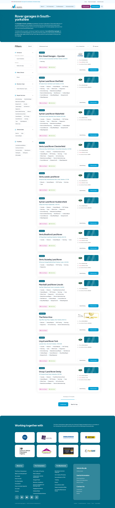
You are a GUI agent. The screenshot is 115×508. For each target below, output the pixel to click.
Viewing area (18, 152)
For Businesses (59, 6)
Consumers (79, 489)
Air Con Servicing (19, 99)
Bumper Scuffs (18, 104)
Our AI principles (19, 481)
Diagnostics (18, 109)
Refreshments (27, 150)
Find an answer (86, 6)
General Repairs (18, 116)
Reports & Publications (82, 480)
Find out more (93, 69)
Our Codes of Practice (38, 471)
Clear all (29, 46)
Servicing (26, 118)
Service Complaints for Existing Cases (38, 485)
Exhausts (29, 111)
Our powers (18, 483)
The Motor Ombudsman (20, 471)
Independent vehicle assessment (38, 476)
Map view (96, 46)
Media (78, 493)
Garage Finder (36, 479)
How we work (18, 478)
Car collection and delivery (20, 145)
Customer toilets (19, 150)
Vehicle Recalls (100, 1)
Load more (63, 404)
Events (56, 482)
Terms (92, 503)
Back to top (74, 404)
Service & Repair (19, 135)
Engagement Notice (38, 488)
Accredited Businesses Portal (60, 490)
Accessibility (97, 503)
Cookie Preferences (82, 503)
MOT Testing (26, 116)
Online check (80, 471)
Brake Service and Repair (20, 101)
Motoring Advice (81, 478)
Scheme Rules (36, 491)
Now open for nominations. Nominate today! (30, 1)
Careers (17, 491)
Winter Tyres (18, 123)
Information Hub (69, 6)
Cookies (75, 503)
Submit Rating (82, 69)
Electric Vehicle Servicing (20, 111)
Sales (22, 133)
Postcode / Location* (19, 55)
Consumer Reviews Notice (39, 493)
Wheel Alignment (23, 121)
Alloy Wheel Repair (27, 99)
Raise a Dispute (36, 473)
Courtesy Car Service (19, 147)
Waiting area (25, 152)
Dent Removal (26, 106)
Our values (17, 476)
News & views (80, 482)
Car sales (25, 104)
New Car (17, 133)
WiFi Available (18, 155)
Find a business (95, 6)
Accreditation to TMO (60, 477)
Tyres (17, 121)
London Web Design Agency (20, 503)
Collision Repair (18, 106)
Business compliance (38, 482)
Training (57, 479)
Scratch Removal (19, 118)
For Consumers (50, 6)
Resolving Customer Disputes (60, 471)
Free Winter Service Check (20, 113)
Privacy (88, 503)
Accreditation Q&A (59, 484)
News (86, 1)
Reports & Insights (92, 1)
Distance (16, 62)
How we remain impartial (21, 486)
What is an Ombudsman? (21, 473)
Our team (17, 488)
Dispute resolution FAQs (60, 487)
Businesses (79, 491)
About (42, 6)
